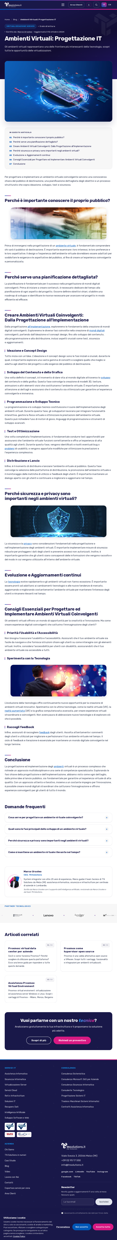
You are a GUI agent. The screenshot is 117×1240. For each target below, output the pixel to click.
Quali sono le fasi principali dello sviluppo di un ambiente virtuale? (47, 829)
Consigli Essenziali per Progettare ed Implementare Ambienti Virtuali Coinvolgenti (54, 159)
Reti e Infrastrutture (15, 1095)
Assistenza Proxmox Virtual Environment (21, 985)
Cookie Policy (19, 1236)
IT (104, 5)
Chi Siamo (9, 1149)
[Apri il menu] (63, 5)
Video (7, 1171)
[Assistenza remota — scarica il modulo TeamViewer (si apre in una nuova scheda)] (88, 5)
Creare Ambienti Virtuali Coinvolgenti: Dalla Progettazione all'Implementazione (52, 146)
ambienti (59, 766)
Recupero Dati (11, 1106)
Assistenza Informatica (16, 1074)
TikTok (77, 1176)
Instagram (102, 1172)
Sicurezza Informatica (15, 1079)
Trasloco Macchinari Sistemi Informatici (80, 1101)
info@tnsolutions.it (72, 1164)
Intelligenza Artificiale (15, 1112)
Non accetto (81, 1227)
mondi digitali (97, 330)
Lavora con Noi (12, 1177)
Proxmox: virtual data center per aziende (22, 950)
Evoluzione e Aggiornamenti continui (31, 155)
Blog (15, 19)
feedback (44, 732)
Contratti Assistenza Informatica (77, 1106)
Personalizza (63, 1227)
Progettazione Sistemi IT (73, 1095)
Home (7, 19)
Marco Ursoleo (25, 32)
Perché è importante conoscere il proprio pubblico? (38, 137)
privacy (28, 543)
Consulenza (68, 1068)
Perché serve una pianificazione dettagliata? (35, 142)
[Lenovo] (36, 915)
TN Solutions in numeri (15, 1155)
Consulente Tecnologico (72, 1090)
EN (109, 5)
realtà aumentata (15, 710)
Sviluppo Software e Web (17, 1117)
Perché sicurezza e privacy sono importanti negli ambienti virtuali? (46, 150)
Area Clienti (76, 5)
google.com (67, 1172)
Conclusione (19, 164)
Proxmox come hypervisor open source (79, 950)
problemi (9, 448)
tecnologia (14, 581)
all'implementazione (39, 326)
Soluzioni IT (10, 1101)
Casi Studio (10, 1160)
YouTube (90, 1172)
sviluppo (105, 377)
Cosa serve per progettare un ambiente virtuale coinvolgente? (45, 817)
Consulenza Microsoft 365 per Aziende (80, 1079)
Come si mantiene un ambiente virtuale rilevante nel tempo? (44, 852)
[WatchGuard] (98, 915)
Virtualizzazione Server (16, 1085)
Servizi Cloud (11, 1090)
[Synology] (67, 915)
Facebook (66, 1176)
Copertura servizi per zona (17, 1188)
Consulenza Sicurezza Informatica (77, 1085)
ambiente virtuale (66, 245)
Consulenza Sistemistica (73, 1074)
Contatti (9, 1182)
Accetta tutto (103, 1227)
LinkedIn (79, 1172)
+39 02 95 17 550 (71, 1160)
